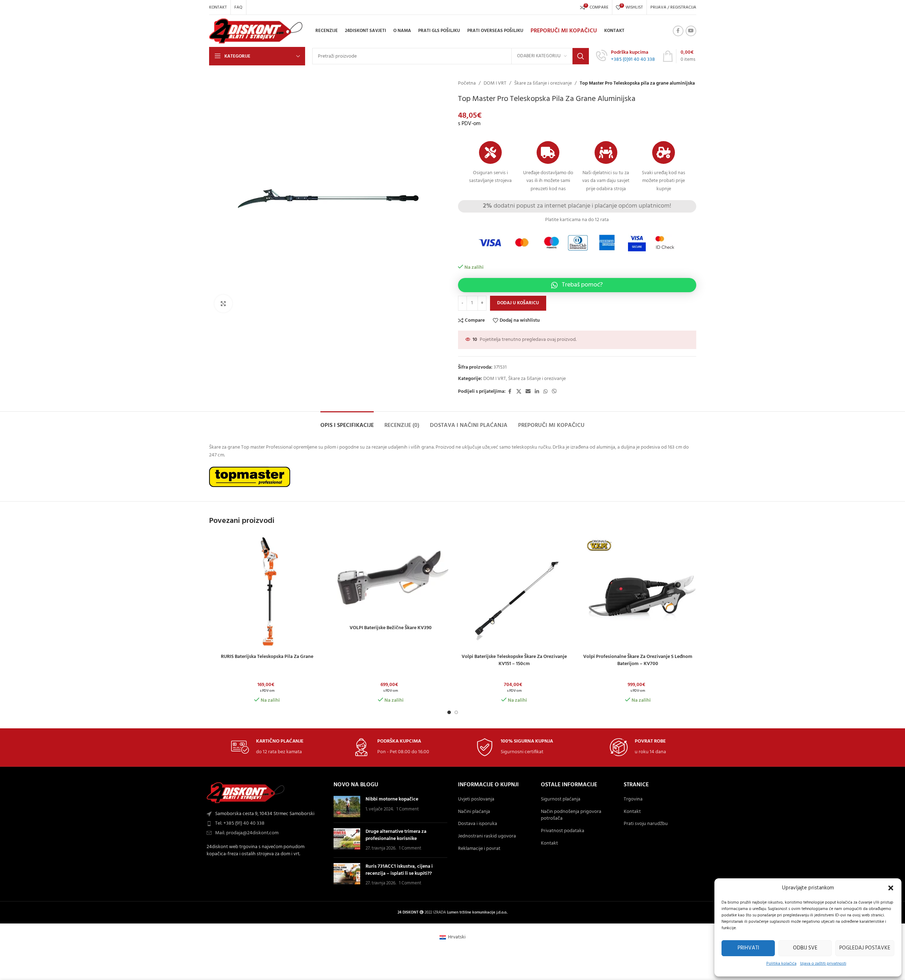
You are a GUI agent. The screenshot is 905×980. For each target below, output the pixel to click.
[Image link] (246, 793)
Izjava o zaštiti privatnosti (823, 963)
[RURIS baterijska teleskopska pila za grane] (267, 592)
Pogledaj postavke (864, 948)
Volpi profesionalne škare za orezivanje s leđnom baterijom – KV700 (637, 660)
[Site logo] (256, 31)
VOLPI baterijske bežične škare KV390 (391, 628)
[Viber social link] (554, 392)
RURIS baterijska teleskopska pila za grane (267, 657)
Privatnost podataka (562, 831)
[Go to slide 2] (456, 712)
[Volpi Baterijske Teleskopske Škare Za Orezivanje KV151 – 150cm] (514, 592)
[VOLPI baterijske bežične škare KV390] (390, 577)
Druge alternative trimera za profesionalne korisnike (396, 835)
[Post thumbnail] (347, 806)
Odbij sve (805, 948)
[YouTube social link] (691, 31)
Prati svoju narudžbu (646, 824)
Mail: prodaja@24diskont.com (246, 833)
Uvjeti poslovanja (476, 799)
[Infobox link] (625, 56)
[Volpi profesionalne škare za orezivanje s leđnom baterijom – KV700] (638, 592)
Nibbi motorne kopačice (392, 799)
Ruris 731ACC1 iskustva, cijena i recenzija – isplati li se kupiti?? (399, 870)
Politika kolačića (781, 963)
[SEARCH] (581, 56)
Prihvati (748, 948)
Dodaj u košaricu (518, 303)
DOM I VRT (495, 83)
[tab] (347, 422)
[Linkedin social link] (537, 392)
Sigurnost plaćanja (560, 799)
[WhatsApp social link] (545, 392)
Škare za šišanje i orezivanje (543, 83)
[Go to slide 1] (449, 712)
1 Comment (407, 809)
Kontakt (549, 843)
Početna (467, 83)
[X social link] (518, 392)
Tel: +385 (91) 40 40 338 (240, 823)
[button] (890, 887)
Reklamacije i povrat (479, 848)
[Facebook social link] (678, 31)
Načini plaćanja (474, 811)
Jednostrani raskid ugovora (487, 836)
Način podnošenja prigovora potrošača (571, 815)
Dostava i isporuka (477, 824)
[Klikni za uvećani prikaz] (223, 303)
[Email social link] (528, 392)
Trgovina (633, 799)
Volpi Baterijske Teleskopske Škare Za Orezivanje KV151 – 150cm (514, 660)
